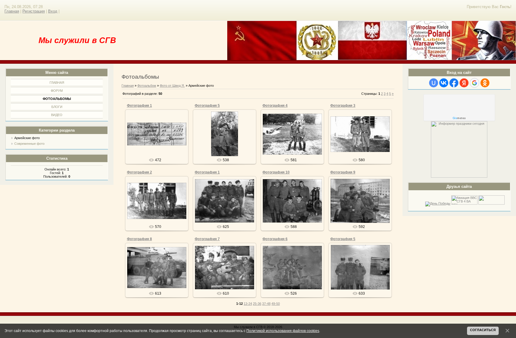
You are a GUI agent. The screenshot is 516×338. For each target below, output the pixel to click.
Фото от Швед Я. (172, 85)
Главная (11, 11)
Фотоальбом (146, 85)
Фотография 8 (139, 239)
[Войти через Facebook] (453, 82)
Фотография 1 (139, 105)
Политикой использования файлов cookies (282, 331)
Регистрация (33, 11)
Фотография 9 (342, 172)
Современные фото (29, 143)
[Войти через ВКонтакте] (443, 82)
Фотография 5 (207, 105)
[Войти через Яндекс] (464, 82)
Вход (52, 11)
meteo (459, 118)
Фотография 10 (276, 172)
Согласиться (483, 330)
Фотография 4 (275, 105)
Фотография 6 (275, 239)
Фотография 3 (342, 105)
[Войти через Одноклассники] (484, 82)
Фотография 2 (139, 172)
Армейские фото (27, 138)
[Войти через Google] (474, 83)
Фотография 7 (207, 239)
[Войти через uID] (433, 82)
